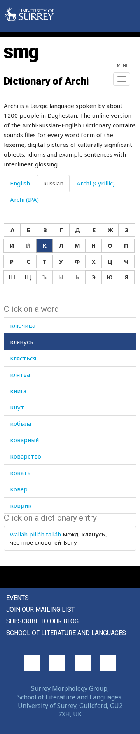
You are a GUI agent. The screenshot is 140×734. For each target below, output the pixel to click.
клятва (20, 374)
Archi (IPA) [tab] (24, 199)
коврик (21, 505)
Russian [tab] (53, 183)
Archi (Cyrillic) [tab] (96, 183)
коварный (24, 440)
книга (18, 391)
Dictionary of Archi (46, 81)
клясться (23, 358)
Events (17, 598)
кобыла (20, 423)
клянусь (21, 342)
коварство (25, 456)
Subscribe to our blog (42, 621)
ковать (20, 472)
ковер (19, 489)
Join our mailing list (40, 609)
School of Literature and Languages (66, 633)
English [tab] (20, 183)
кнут (17, 407)
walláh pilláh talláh (35, 534)
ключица (22, 325)
